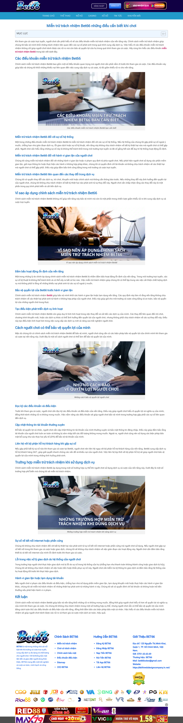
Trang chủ (48, 15)
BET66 (19, 646)
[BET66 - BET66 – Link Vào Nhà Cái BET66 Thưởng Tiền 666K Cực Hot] (28, 6)
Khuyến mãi (134, 15)
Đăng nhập (99, 6)
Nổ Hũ (79, 15)
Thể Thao (65, 15)
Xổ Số (105, 15)
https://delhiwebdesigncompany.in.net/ (151, 667)
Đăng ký (115, 6)
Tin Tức (118, 15)
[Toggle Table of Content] (162, 34)
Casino (92, 15)
